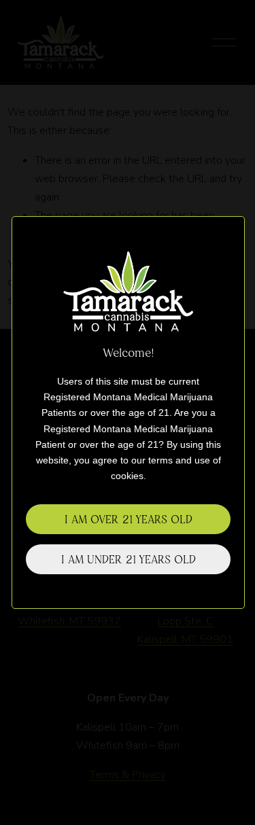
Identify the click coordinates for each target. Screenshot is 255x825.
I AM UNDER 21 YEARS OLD (128, 559)
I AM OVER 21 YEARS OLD (128, 519)
